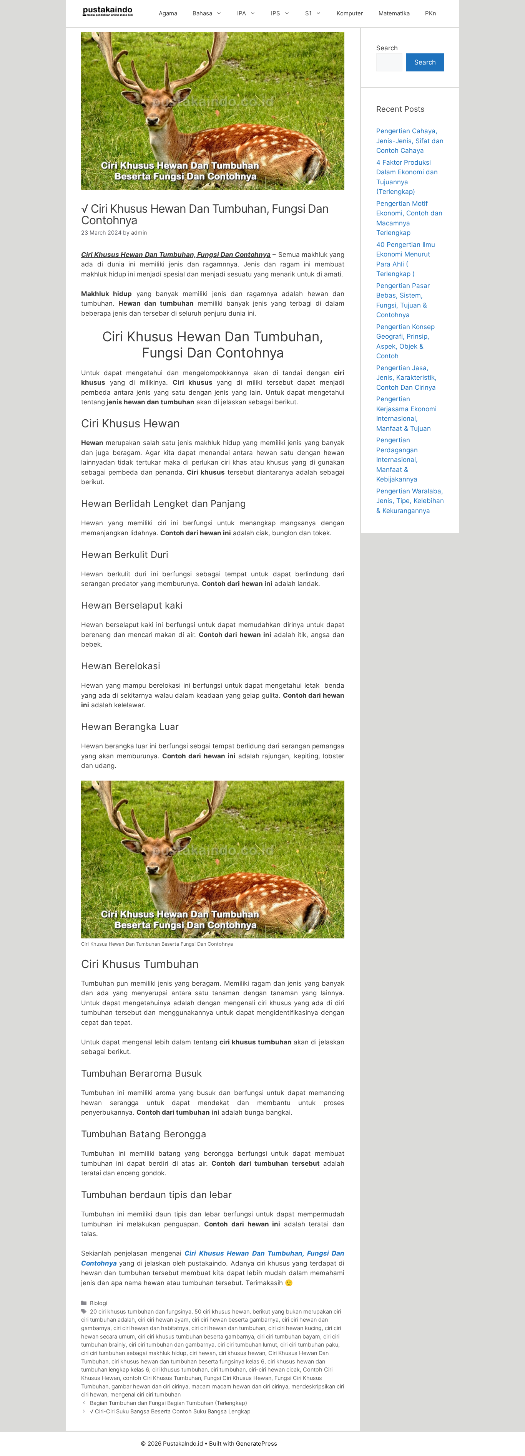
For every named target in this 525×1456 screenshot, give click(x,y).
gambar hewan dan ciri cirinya (149, 1386)
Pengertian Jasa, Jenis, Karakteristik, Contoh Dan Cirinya (406, 377)
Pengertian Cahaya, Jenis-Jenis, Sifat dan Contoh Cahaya (410, 140)
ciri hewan (202, 1353)
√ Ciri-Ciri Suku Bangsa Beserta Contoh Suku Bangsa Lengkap (170, 1411)
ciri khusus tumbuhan (180, 1369)
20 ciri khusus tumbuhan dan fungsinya (140, 1311)
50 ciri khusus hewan (221, 1311)
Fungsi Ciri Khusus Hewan (237, 1378)
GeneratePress (256, 1443)
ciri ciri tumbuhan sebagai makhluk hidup (133, 1353)
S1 (308, 13)
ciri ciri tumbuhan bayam (288, 1336)
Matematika (394, 13)
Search (387, 48)
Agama (168, 13)
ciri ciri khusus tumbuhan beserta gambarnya (196, 1336)
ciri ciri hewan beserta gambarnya (235, 1319)
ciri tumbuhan (228, 1369)
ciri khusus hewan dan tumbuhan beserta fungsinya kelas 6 (187, 1361)
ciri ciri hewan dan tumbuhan (228, 1328)
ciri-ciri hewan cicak (274, 1369)
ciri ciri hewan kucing (295, 1328)
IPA (241, 13)
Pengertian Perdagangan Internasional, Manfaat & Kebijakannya (397, 459)
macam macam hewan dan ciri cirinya (239, 1386)
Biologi (98, 1303)
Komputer (350, 13)
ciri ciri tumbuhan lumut (247, 1344)
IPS (275, 13)
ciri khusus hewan (242, 1353)
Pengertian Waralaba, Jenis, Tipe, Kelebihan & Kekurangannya (410, 501)
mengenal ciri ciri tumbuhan (145, 1394)
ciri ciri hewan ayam (163, 1319)
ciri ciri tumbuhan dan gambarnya (171, 1344)
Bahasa (202, 13)
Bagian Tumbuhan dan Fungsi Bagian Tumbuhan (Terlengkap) (168, 1403)
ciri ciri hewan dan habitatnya (150, 1328)
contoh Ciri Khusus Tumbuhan (162, 1378)
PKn (430, 13)
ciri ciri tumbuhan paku (309, 1344)
